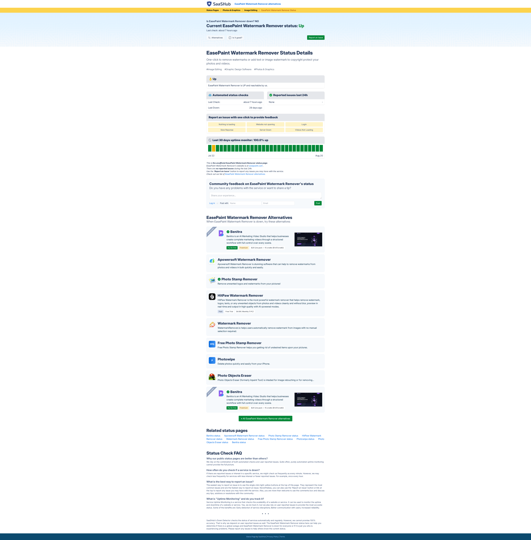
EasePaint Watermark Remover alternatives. (245, 174)
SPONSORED (210, 231)
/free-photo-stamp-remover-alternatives (230, 339)
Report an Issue (316, 37)
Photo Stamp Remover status (283, 435)
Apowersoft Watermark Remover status (244, 435)
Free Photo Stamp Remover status (275, 439)
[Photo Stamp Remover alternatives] (212, 280)
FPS (212, 344)
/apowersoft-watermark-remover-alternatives (232, 256)
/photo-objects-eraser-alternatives (226, 372)
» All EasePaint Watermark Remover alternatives (265, 418)
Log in (212, 203)
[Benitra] (221, 233)
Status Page (251, 537)
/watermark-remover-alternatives (226, 320)
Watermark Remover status (240, 439)
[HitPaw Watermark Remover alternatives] (212, 296)
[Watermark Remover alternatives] (212, 324)
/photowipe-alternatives (221, 356)
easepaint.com (256, 166)
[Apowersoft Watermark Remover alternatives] (212, 260)
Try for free (232, 248)
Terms (282, 537)
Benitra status (213, 435)
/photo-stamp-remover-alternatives (227, 276)
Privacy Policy (272, 537)
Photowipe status (305, 439)
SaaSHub (262, 537)
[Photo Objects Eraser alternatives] (212, 376)
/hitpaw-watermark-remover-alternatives (230, 292)
